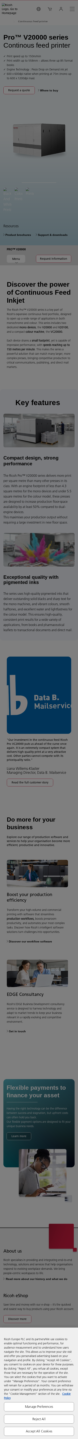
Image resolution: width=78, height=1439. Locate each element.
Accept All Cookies (39, 1431)
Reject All (39, 1419)
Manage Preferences (39, 1407)
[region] (39, 1383)
